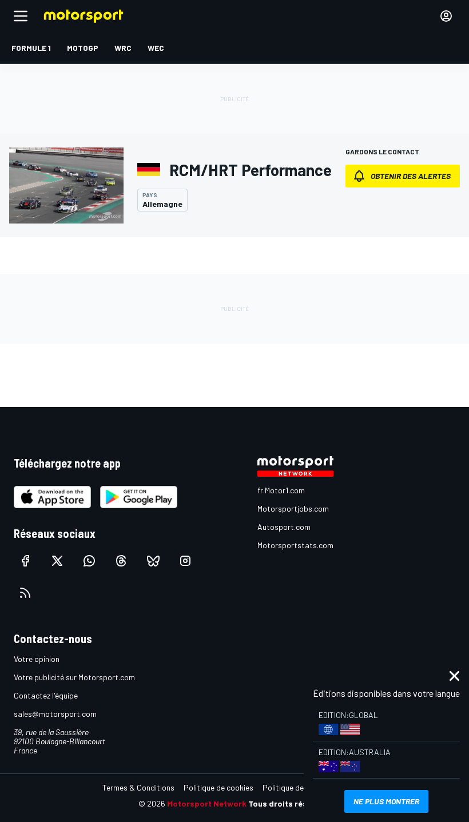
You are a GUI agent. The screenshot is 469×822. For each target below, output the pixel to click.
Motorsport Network (207, 803)
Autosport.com (284, 527)
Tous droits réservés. (289, 803)
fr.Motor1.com (281, 490)
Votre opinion (36, 659)
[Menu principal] (20, 16)
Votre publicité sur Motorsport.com (74, 677)
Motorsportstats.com (295, 545)
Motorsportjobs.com (293, 508)
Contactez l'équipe (46, 695)
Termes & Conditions (138, 787)
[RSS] (25, 592)
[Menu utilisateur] (446, 16)
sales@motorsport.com (55, 714)
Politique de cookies (218, 787)
